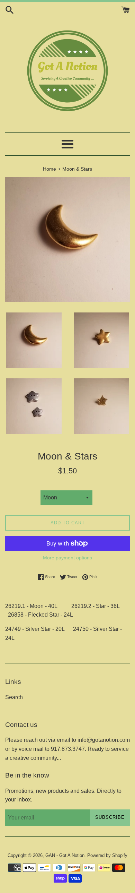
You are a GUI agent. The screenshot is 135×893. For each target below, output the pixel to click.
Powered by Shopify (107, 855)
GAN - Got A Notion (64, 855)
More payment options (67, 557)
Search (14, 697)
